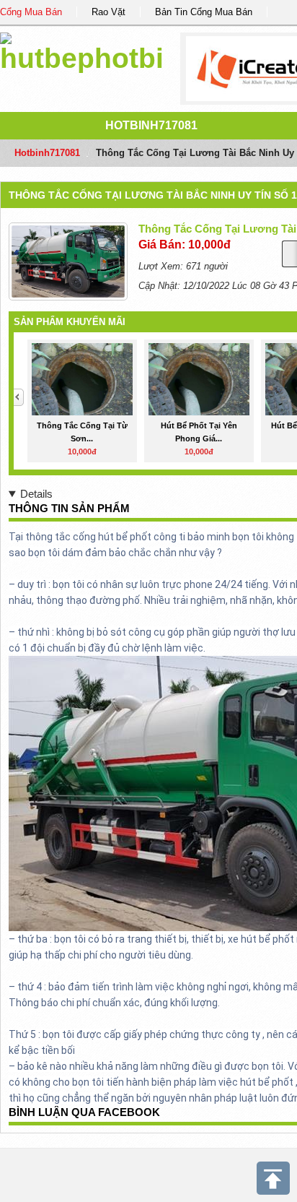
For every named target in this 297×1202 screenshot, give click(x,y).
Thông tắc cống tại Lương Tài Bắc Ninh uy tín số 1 (153, 195)
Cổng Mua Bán (31, 12)
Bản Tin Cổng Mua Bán (203, 12)
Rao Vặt (108, 12)
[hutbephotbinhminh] (82, 50)
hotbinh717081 (151, 125)
